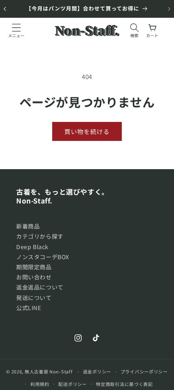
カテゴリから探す (40, 236)
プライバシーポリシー (144, 371)
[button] (16, 30)
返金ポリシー (97, 371)
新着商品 (28, 226)
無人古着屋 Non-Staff (49, 371)
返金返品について (40, 287)
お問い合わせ (34, 277)
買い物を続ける (87, 131)
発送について (34, 298)
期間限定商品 (34, 267)
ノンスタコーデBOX (42, 257)
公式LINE (28, 308)
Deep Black (32, 247)
